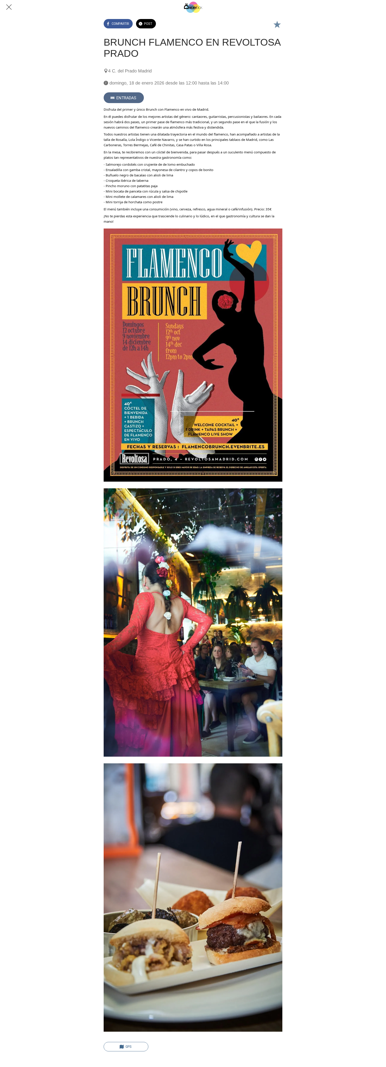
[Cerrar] (9, 7)
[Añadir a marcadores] (277, 24)
